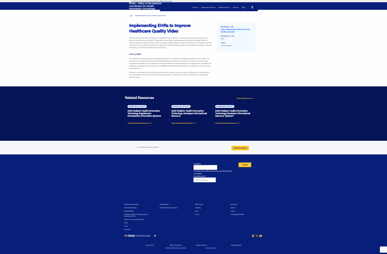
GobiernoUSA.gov (236, 245)
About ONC (234, 204)
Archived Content (210, 248)
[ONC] (139, 236)
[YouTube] (260, 235)
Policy (126, 226)
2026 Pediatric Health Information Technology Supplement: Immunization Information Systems (144, 113)
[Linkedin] (253, 235)
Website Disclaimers (176, 245)
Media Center (199, 204)
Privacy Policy (150, 245)
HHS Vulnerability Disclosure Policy (175, 248)
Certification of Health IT (131, 204)
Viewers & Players (201, 245)
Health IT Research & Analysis (168, 208)
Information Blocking (130, 208)
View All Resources (244, 98)
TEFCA (126, 223)
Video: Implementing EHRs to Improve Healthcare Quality (235, 30)
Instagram (197, 164)
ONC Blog (198, 208)
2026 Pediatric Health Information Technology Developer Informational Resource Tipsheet (232, 113)
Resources (127, 229)
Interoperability (129, 211)
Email (200, 176)
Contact (233, 211)
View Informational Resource (138, 123)
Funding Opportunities (237, 214)
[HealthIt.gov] (145, 7)
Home (131, 15)
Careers (233, 208)
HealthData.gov (164, 204)
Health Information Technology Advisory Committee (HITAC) (136, 215)
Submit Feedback (240, 148)
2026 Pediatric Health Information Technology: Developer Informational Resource (189, 113)
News (196, 211)
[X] (256, 235)
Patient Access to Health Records (134, 219)
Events (197, 214)
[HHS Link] (157, 236)
